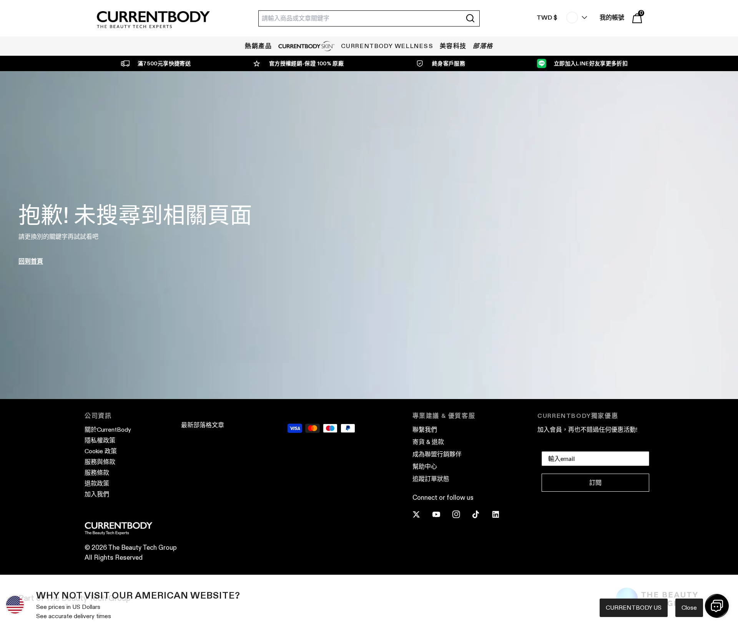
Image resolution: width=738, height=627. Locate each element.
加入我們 (97, 494)
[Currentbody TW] (153, 20)
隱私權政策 (100, 440)
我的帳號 (612, 17)
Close (689, 607)
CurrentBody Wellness (387, 46)
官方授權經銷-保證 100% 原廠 (306, 63)
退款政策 (97, 483)
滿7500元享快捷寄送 (164, 63)
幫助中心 (424, 466)
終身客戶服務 (448, 63)
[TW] (575, 17)
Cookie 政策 (101, 451)
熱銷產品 (258, 46)
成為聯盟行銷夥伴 (437, 454)
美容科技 (453, 46)
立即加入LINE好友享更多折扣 (591, 63)
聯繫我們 (424, 429)
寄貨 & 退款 (428, 442)
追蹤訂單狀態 (430, 478)
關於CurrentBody (108, 429)
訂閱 (595, 482)
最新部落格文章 (202, 425)
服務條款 (97, 472)
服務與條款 (100, 462)
